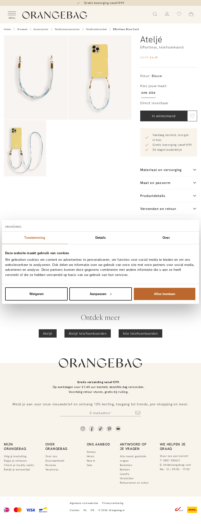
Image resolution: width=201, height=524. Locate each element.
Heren (91, 456)
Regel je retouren (15, 460)
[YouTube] (118, 429)
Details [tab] (100, 237)
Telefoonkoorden (96, 29)
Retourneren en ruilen (134, 482)
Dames (91, 452)
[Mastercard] (18, 510)
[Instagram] (82, 429)
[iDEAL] (7, 510)
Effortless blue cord (126, 29)
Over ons (51, 456)
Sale (89, 465)
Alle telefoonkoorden (140, 333)
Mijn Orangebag (15, 446)
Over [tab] (166, 237)
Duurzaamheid (54, 460)
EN (92, 510)
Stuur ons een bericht (174, 456)
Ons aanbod (98, 444)
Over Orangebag (56, 446)
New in (91, 460)
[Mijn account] (167, 14)
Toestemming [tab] (34, 237)
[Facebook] (91, 429)
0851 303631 (171, 460)
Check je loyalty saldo (19, 465)
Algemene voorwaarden (84, 503)
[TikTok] (100, 429)
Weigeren (36, 294)
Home (7, 29)
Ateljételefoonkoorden (88, 333)
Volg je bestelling (15, 456)
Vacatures (52, 469)
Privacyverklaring (113, 503)
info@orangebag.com (177, 465)
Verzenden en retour (158, 208)
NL (85, 510)
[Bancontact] (43, 510)
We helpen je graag (173, 446)
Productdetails (152, 196)
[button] (192, 116)
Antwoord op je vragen (133, 446)
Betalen (125, 469)
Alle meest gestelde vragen (133, 458)
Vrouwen (22, 29)
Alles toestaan (164, 294)
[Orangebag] (54, 15)
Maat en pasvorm (155, 183)
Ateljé (47, 333)
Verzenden (127, 478)
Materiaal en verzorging (161, 170)
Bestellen (126, 465)
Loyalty (125, 474)
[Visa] (30, 510)
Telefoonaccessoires (67, 29)
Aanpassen (98, 294)
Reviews (50, 465)
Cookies (75, 510)
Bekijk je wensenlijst (17, 469)
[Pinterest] (109, 429)
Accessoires (41, 29)
